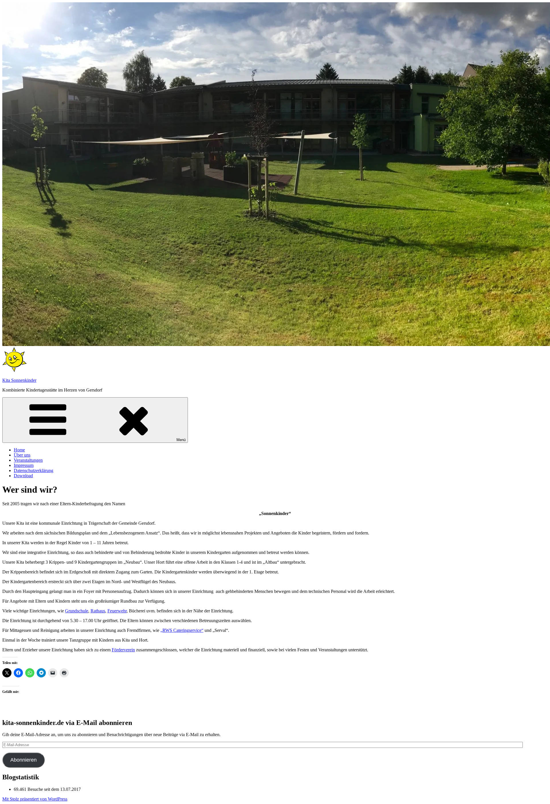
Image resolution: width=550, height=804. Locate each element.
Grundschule (76, 610)
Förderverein (123, 649)
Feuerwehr (117, 610)
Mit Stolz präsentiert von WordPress (34, 799)
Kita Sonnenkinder (19, 380)
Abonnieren (23, 760)
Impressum (24, 465)
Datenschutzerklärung (33, 470)
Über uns (22, 455)
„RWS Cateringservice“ (181, 630)
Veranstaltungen (28, 460)
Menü (181, 440)
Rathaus (98, 610)
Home (19, 449)
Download (23, 475)
